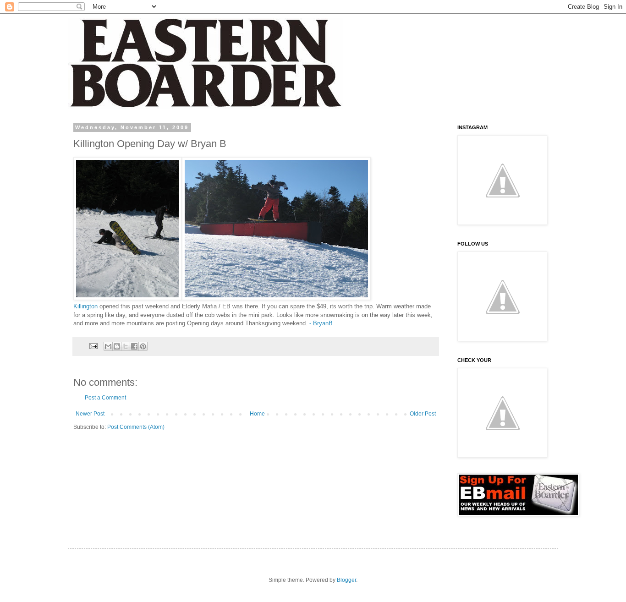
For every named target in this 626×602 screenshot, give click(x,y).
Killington (85, 306)
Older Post (423, 413)
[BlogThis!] (116, 346)
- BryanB (321, 323)
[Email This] (108, 346)
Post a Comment (105, 397)
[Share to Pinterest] (143, 346)
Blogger (346, 580)
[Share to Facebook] (134, 346)
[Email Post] (93, 346)
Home (257, 413)
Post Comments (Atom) (136, 427)
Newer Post (90, 413)
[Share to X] (125, 346)
